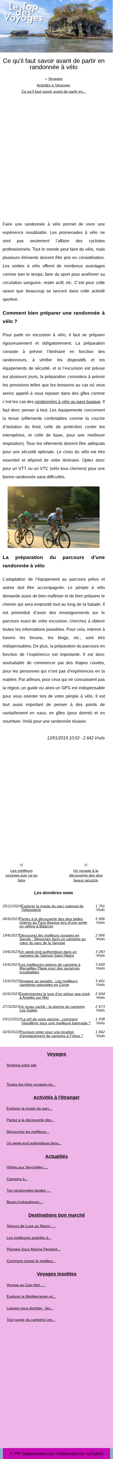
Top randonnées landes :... (29, 1190)
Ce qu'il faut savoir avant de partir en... (54, 91)
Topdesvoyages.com (37, 1453)
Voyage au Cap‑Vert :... (26, 1285)
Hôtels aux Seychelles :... (27, 1167)
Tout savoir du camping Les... (31, 1319)
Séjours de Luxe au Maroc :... (31, 1226)
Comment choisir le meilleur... (31, 1261)
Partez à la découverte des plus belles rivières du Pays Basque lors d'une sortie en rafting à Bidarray (53, 922)
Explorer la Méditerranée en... (31, 1296)
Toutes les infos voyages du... (31, 1084)
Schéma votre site (22, 1065)
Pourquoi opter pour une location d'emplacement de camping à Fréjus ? (51, 1034)
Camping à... (17, 1179)
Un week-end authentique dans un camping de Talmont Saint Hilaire (48, 953)
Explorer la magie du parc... (30, 1108)
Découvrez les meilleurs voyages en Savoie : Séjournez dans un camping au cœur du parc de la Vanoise (52, 939)
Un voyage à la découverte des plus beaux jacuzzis (86, 875)
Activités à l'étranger (53, 85)
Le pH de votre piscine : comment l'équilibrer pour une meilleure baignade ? (56, 1021)
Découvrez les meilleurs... (28, 1131)
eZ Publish (95, 1453)
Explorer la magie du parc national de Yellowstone (52, 908)
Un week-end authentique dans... (34, 1143)
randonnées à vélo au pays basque (67, 401)
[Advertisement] (56, 153)
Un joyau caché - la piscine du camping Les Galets (52, 1008)
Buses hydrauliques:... (25, 1202)
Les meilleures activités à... (29, 1238)
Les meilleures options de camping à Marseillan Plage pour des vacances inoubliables (49, 968)
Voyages (55, 79)
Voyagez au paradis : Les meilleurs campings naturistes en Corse (48, 983)
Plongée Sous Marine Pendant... (33, 1249)
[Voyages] (56, 26)
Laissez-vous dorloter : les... (30, 1308)
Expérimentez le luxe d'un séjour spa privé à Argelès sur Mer (54, 995)
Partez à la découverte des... (30, 1120)
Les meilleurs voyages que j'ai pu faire (22, 875)
